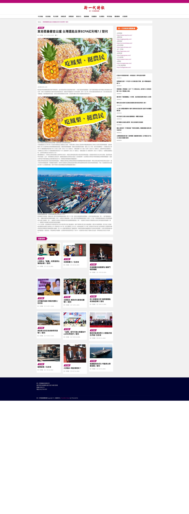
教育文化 (78, 16)
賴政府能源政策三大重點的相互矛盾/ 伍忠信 (101, 334)
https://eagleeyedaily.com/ (124, 39)
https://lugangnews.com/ (124, 55)
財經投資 (63, 16)
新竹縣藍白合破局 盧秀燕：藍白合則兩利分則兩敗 (130, 122)
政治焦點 (48, 16)
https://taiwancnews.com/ (124, 59)
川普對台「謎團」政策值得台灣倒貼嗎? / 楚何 (49, 262)
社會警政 (101, 16)
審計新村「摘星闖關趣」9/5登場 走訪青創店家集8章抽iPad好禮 (134, 97)
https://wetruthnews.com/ (124, 47)
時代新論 (109, 16)
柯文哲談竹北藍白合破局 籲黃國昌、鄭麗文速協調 (130, 116)
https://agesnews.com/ (123, 51)
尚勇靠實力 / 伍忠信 (71, 262)
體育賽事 (117, 16)
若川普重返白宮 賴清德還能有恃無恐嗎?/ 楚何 (100, 300)
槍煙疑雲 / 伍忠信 (44, 367)
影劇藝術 (94, 16)
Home (39, 22)
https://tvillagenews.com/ (124, 67)
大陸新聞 (124, 16)
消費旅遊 (71, 16)
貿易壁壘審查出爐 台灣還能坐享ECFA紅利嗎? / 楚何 (55, 22)
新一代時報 (40, 35)
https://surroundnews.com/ (124, 43)
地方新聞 (55, 16)
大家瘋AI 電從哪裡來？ (72, 368)
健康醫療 (86, 16)
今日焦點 (40, 16)
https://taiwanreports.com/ (124, 35)
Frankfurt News (65, 398)
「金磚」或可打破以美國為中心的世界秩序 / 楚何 (75, 333)
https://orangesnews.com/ (124, 63)
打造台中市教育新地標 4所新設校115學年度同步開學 (131, 75)
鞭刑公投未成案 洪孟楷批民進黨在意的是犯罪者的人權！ (132, 103)
